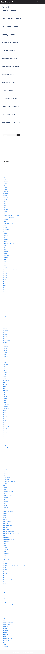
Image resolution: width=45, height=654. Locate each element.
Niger (4, 471)
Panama (5, 493)
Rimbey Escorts (8, 34)
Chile (4, 247)
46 (7, 130)
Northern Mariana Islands (9, 481)
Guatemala (5, 334)
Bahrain (5, 195)
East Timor (5, 279)
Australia (5, 187)
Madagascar (6, 414)
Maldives (5, 420)
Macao (4, 410)
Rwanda (5, 519)
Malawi (5, 416)
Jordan (4, 378)
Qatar (4, 509)
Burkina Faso (6, 229)
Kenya (4, 382)
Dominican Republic (8, 277)
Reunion (5, 513)
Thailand (5, 596)
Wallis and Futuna (7, 638)
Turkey (5, 608)
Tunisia (5, 606)
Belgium (5, 203)
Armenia (5, 183)
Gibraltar (5, 322)
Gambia (5, 314)
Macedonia (5, 412)
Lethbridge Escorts (10, 26)
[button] (37, 2)
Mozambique (6, 453)
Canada (5, 237)
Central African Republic (8, 243)
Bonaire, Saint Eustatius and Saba (11, 215)
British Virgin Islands (8, 223)
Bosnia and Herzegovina (8, 217)
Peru (4, 499)
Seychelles (5, 547)
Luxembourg (6, 408)
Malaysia (5, 418)
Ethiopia (5, 294)
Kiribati (5, 384)
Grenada (5, 328)
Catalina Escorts (8, 114)
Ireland (5, 362)
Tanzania (5, 594)
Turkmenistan (6, 610)
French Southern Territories (9, 310)
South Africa (6, 563)
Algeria (5, 171)
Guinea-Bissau (6, 340)
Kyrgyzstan (5, 390)
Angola (5, 177)
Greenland (5, 326)
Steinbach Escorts (9, 98)
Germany (5, 318)
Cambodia (5, 233)
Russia (4, 517)
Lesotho (5, 398)
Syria (4, 588)
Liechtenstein (6, 404)
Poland (5, 503)
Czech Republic (6, 267)
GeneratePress (30, 652)
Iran (4, 358)
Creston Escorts (8, 50)
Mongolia (5, 445)
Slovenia (5, 557)
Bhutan (5, 211)
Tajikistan (5, 592)
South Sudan (6, 569)
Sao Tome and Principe (8, 539)
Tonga (4, 602)
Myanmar (5, 455)
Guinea (5, 338)
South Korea (6, 567)
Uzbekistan (5, 630)
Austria (5, 189)
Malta (4, 424)
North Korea (6, 479)
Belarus (5, 201)
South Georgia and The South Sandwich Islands (14, 565)
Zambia (5, 644)
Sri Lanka (5, 573)
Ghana (4, 320)
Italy (4, 368)
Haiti (4, 344)
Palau (4, 489)
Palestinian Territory (8, 491)
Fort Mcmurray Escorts (11, 18)
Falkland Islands (7, 296)
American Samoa (7, 173)
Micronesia (5, 439)
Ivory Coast (5, 370)
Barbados (5, 199)
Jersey (4, 376)
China (4, 249)
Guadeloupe (6, 330)
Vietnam (5, 636)
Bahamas (5, 193)
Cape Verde (5, 239)
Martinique (5, 428)
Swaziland (5, 582)
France (4, 304)
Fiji (4, 300)
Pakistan (5, 487)
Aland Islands (6, 167)
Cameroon (5, 235)
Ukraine (5, 620)
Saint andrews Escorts (11, 106)
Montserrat (5, 449)
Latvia (4, 394)
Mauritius (5, 432)
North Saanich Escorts (11, 66)
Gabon (4, 312)
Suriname (5, 577)
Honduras (5, 346)
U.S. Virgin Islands (7, 616)
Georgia (5, 316)
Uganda (5, 618)
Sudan (4, 575)
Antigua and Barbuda (8, 179)
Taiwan (5, 590)
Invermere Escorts (9, 58)
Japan (4, 374)
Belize (4, 205)
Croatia (5, 259)
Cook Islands (6, 255)
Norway (5, 483)
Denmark (5, 271)
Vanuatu (5, 632)
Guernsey (5, 336)
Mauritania (5, 430)
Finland (5, 302)
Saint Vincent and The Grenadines (11, 533)
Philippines (5, 501)
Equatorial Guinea (7, 288)
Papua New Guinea (7, 495)
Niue (4, 475)
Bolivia (4, 213)
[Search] (18, 135)
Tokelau (5, 600)
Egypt (4, 283)
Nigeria (5, 473)
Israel (4, 366)
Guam (4, 332)
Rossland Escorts (9, 74)
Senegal (5, 543)
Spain (4, 571)
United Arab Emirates (8, 622)
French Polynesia (7, 308)
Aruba (4, 185)
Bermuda (5, 209)
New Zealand (6, 467)
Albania (5, 169)
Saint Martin (6, 529)
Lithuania (5, 406)
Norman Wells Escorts (11, 122)
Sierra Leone (6, 549)
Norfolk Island (6, 477)
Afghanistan (6, 165)
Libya (4, 402)
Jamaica (5, 372)
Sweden (5, 584)
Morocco (5, 451)
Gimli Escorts (7, 90)
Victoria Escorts (8, 82)
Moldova (5, 441)
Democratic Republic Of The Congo (11, 269)
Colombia (5, 251)
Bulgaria (5, 227)
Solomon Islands (7, 559)
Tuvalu (5, 614)
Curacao (5, 263)
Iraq (4, 360)
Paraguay (5, 497)
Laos (4, 392)
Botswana (5, 219)
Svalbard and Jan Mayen (9, 579)
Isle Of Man (5, 364)
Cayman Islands (7, 241)
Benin (4, 207)
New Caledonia (6, 465)
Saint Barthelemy (7, 521)
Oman (4, 485)
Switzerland (6, 586)
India (4, 354)
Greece (4, 324)
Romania (5, 515)
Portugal (5, 505)
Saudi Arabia (6, 541)
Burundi (5, 231)
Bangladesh (6, 197)
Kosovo (5, 386)
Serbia (4, 545)
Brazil (4, 221)
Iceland (5, 352)
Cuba (4, 261)
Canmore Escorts (9, 10)
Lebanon (5, 396)
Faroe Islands (6, 298)
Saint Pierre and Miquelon (9, 531)
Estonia (5, 292)
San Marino (6, 537)
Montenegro (6, 447)
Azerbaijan (5, 191)
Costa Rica (5, 257)
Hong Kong (5, 348)
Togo (4, 598)
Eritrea (4, 290)
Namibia (5, 457)
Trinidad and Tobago (8, 604)
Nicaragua (5, 469)
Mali (4, 422)
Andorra (5, 175)
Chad (4, 245)
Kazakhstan (6, 380)
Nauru (4, 459)
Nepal (4, 461)
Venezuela (5, 634)
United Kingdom (7, 624)
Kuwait (4, 388)
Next (10, 130)
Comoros (5, 253)
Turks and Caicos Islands (9, 612)
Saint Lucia (5, 527)
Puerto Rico (5, 507)
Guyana (5, 342)
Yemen (4, 642)
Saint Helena (6, 523)
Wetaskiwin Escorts (10, 42)
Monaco (5, 443)
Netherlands (6, 463)
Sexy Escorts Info (7, 2)
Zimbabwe (5, 646)
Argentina (5, 181)
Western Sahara (7, 640)
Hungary (5, 350)
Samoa (4, 535)
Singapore (5, 551)
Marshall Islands (7, 426)
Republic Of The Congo (8, 511)
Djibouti (5, 273)
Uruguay (5, 628)
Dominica (5, 275)
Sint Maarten (6, 553)
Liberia (5, 400)
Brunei (4, 225)
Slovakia (5, 555)
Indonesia (5, 356)
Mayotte (5, 435)
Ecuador (5, 281)
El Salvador (5, 285)
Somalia (5, 561)
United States (6, 626)
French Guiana (6, 306)
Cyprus (5, 265)
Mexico (5, 437)
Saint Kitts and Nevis (8, 525)
